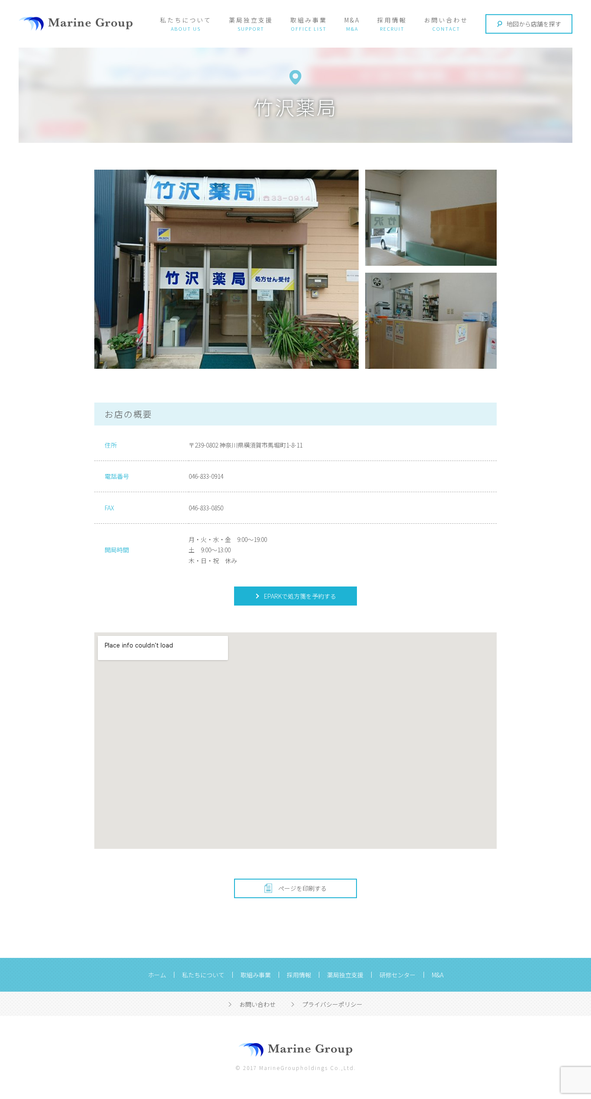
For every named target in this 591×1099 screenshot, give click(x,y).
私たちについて (186, 20)
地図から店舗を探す (534, 23)
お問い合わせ (446, 20)
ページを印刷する (302, 888)
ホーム (157, 974)
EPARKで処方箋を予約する (299, 596)
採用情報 (392, 20)
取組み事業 (308, 20)
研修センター (397, 974)
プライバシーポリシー (332, 1004)
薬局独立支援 (251, 20)
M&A (352, 20)
